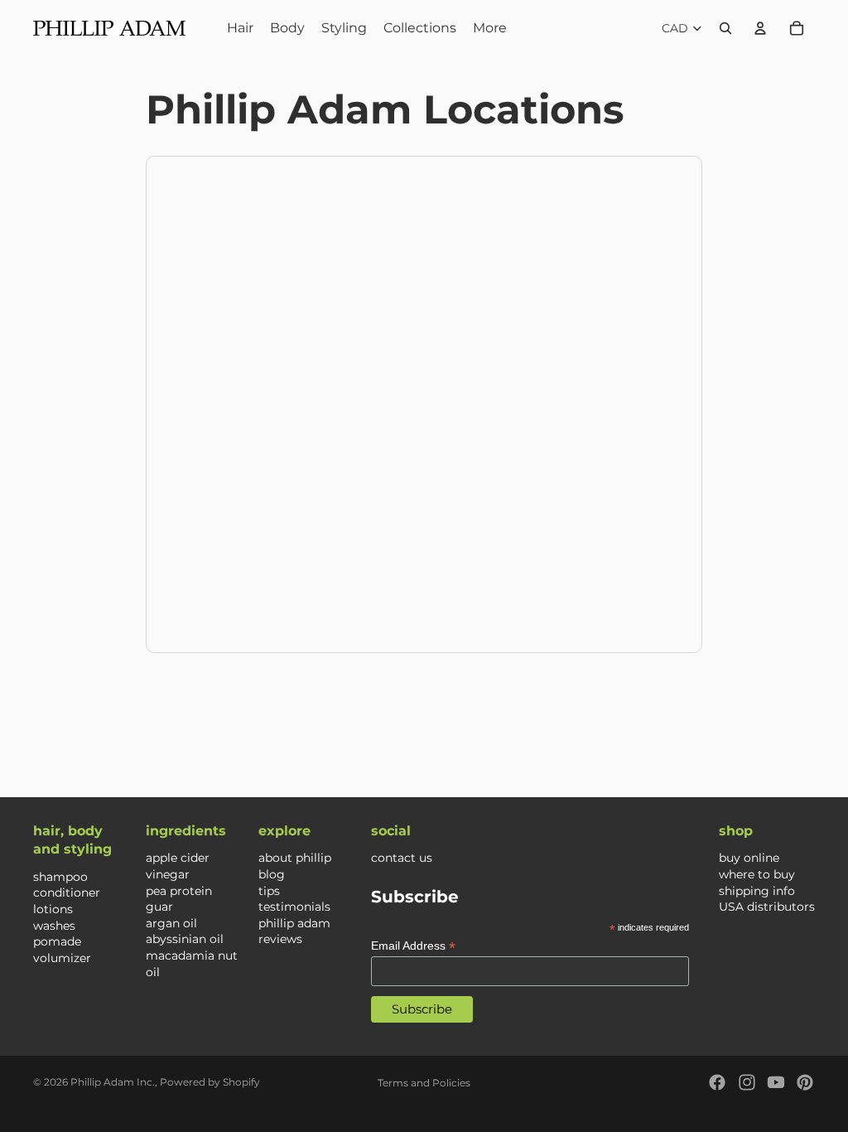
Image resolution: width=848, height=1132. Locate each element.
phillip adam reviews (294, 931)
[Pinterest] (805, 1082)
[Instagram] (747, 1082)
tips (269, 890)
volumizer (62, 958)
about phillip (294, 858)
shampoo (60, 876)
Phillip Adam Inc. (112, 1082)
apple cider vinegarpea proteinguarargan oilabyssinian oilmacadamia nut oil (192, 915)
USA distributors (767, 907)
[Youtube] (776, 1082)
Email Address (413, 946)
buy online (749, 858)
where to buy (757, 874)
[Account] (760, 28)
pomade (57, 942)
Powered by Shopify (210, 1082)
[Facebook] (717, 1082)
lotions (53, 909)
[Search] (725, 28)
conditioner (66, 893)
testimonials (294, 907)
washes (54, 925)
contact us (401, 858)
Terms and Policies (424, 1082)
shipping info (757, 890)
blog (271, 874)
